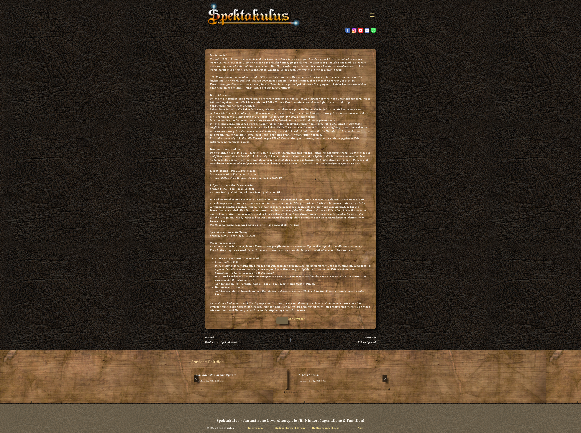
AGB (361, 427)
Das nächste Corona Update (216, 375)
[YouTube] (360, 30)
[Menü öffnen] (373, 14)
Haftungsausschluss (325, 427)
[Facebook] (347, 30)
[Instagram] (354, 30)
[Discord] (367, 30)
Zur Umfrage (296, 318)
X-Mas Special (367, 340)
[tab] (284, 392)
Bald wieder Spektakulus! (221, 340)
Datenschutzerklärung (290, 427)
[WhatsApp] (373, 30)
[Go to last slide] (196, 378)
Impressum (255, 427)
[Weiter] (384, 378)
